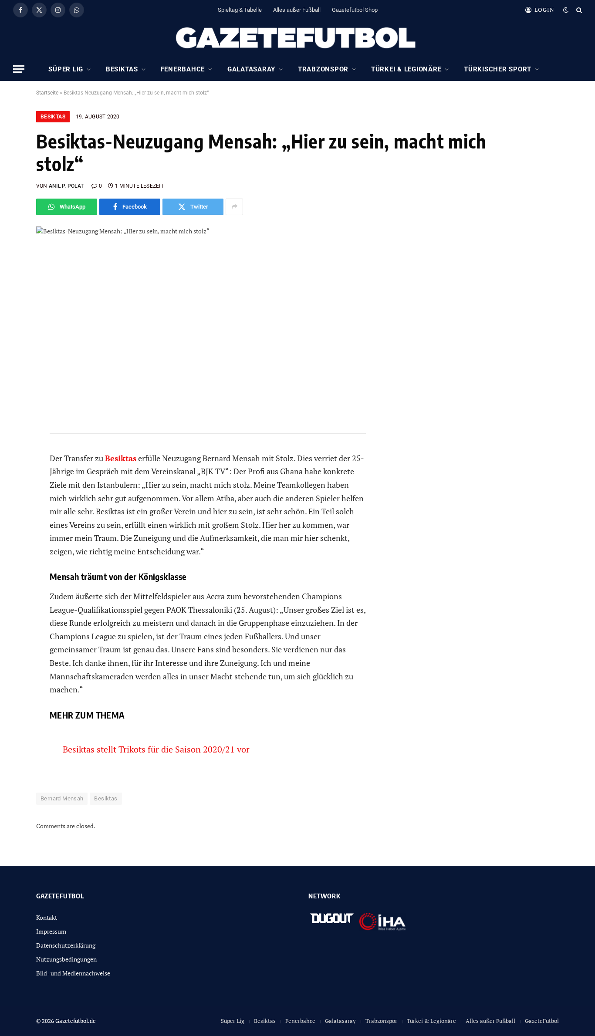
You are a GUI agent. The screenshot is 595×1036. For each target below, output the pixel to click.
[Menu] (18, 69)
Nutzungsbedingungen (66, 959)
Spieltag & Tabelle (240, 10)
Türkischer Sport (497, 69)
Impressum (51, 931)
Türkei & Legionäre (406, 69)
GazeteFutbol (542, 1021)
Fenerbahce (183, 69)
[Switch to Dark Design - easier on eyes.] (566, 10)
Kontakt (46, 917)
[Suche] (578, 10)
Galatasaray (251, 69)
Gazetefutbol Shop (355, 10)
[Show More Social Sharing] (234, 207)
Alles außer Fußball (297, 10)
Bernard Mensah (62, 798)
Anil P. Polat (66, 186)
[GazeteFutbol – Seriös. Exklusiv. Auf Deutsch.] (297, 38)
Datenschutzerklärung (65, 945)
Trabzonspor (323, 69)
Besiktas (122, 69)
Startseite (47, 93)
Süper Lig (65, 69)
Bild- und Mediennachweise (73, 973)
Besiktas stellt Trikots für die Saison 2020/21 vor (156, 749)
